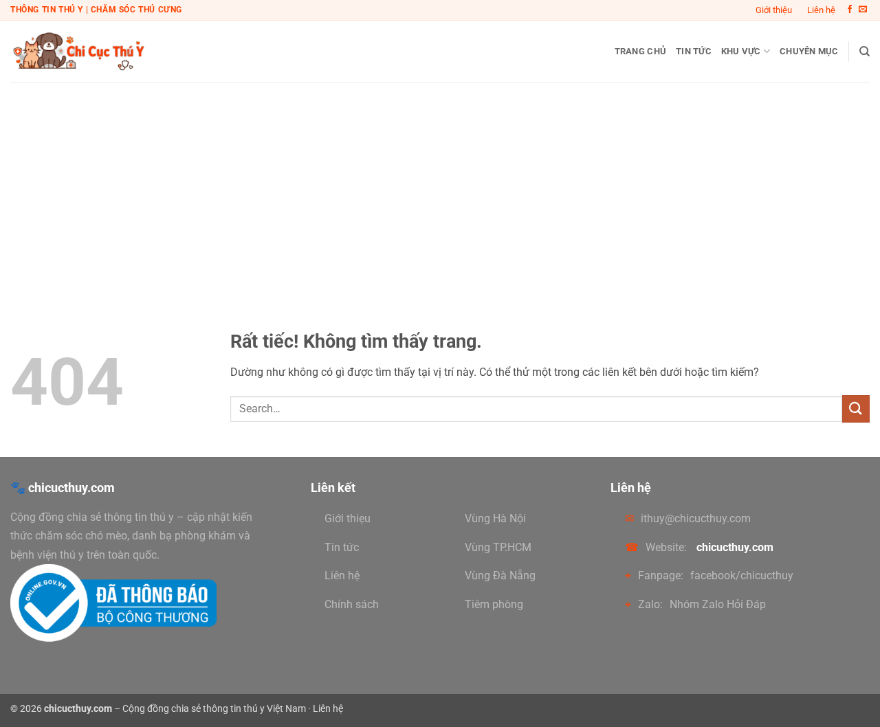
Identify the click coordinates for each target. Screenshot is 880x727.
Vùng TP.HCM (498, 547)
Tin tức (694, 51)
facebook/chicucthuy (741, 575)
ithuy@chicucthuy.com (696, 518)
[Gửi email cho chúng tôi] (863, 9)
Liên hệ (821, 10)
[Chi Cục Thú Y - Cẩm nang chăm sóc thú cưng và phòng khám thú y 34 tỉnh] (79, 51)
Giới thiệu (774, 10)
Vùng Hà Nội (495, 518)
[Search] (864, 51)
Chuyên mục (809, 51)
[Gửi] (856, 408)
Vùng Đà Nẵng (500, 575)
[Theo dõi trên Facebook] (850, 9)
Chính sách (351, 604)
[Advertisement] (440, 185)
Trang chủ (640, 51)
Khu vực (741, 51)
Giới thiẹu (347, 518)
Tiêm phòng (494, 604)
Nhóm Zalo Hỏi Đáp (718, 604)
